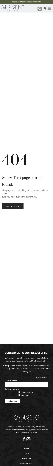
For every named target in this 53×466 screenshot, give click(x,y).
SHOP (26, 453)
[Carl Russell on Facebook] (24, 438)
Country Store (27, 392)
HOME (26, 448)
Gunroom (25, 395)
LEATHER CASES (26, 463)
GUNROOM (26, 458)
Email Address (12, 380)
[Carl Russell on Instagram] (28, 438)
